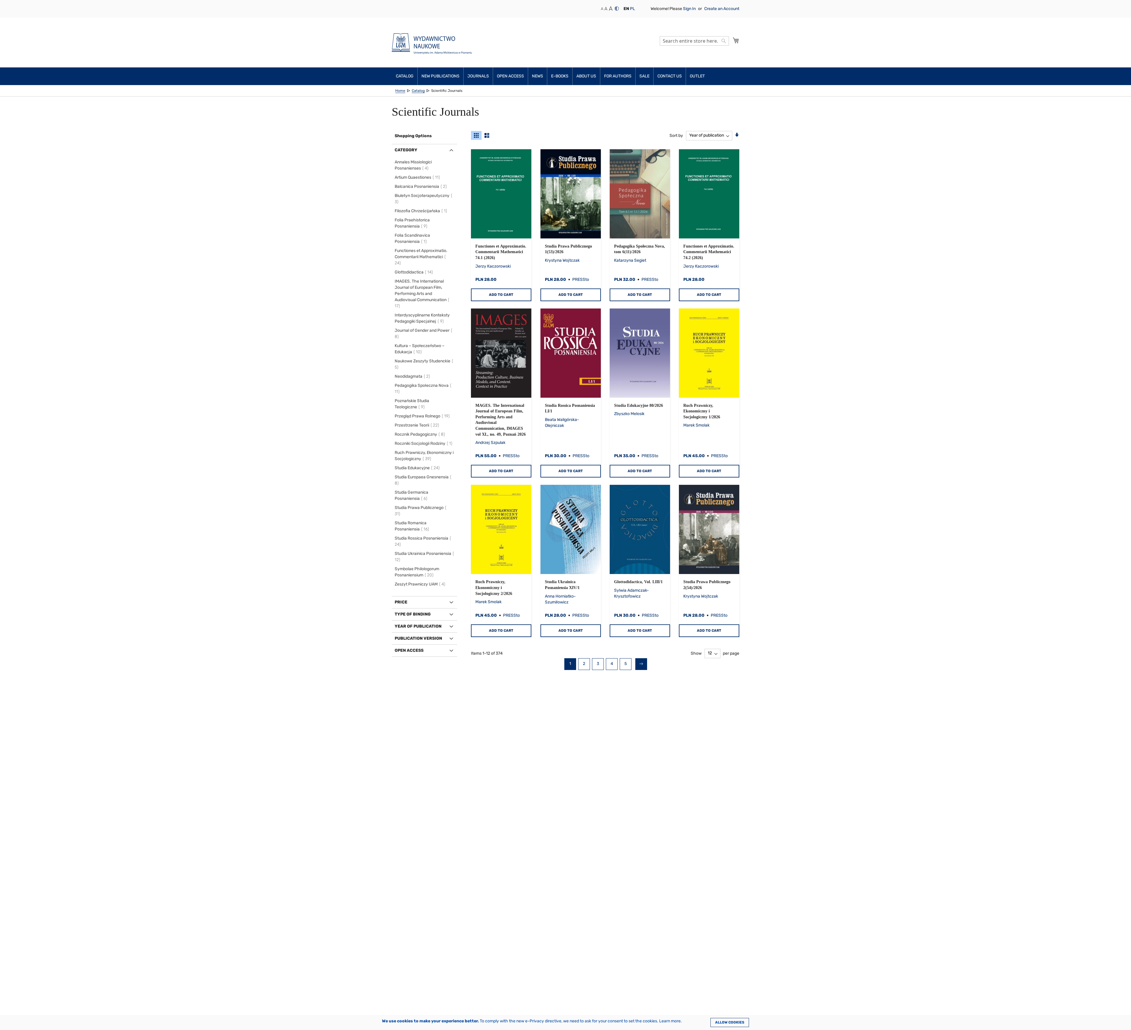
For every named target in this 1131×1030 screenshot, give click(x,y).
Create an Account (721, 8)
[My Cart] (736, 40)
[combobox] (694, 41)
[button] (626, 9)
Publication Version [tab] (418, 638)
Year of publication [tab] (418, 626)
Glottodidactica (415, 272)
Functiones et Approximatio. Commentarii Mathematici (421, 257)
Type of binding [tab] (413, 614)
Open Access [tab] (409, 650)
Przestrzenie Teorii (418, 425)
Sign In (690, 8)
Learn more (670, 1021)
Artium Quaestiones (418, 177)
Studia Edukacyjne (418, 467)
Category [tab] (406, 149)
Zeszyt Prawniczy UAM (421, 584)
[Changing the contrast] (617, 8)
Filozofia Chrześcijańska (422, 210)
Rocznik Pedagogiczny (421, 434)
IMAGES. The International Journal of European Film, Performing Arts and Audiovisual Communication (421, 293)
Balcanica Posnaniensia (422, 186)
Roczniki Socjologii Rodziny (424, 443)
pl (632, 8)
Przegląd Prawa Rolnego (423, 416)
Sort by (676, 135)
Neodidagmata (413, 376)
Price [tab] (401, 602)
